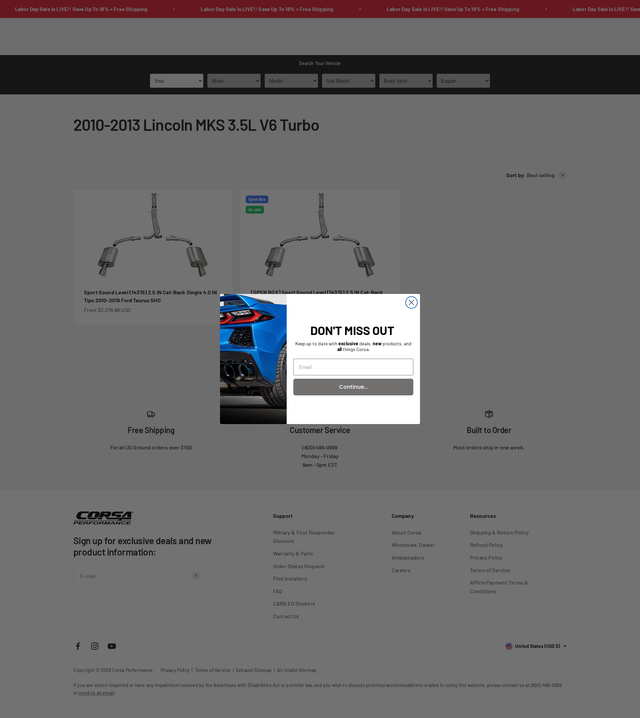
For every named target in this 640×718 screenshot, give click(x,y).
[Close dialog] (411, 302)
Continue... (353, 387)
